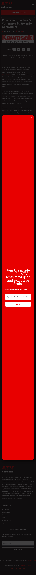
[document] (18, 287)
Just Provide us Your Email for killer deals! (16, 290)
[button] (31, 117)
